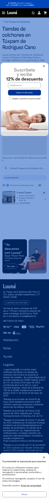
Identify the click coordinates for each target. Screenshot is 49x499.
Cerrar (24, 494)
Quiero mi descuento (24, 93)
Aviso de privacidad (31, 485)
